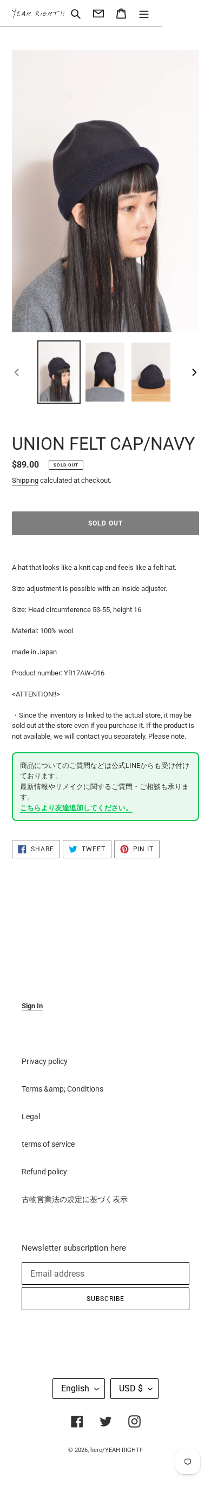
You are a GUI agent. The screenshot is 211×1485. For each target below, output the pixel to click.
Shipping (25, 480)
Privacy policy (45, 1061)
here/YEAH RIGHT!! (116, 1450)
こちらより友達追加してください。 (76, 808)
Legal (31, 1116)
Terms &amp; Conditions (62, 1089)
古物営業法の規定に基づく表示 (75, 1199)
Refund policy (44, 1171)
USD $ (131, 1388)
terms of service (48, 1144)
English (75, 1388)
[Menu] (144, 13)
